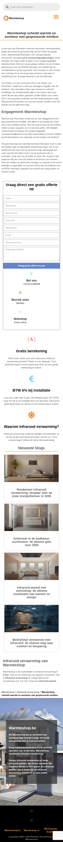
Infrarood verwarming (28, 692)
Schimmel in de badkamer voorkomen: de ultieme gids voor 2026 (31, 542)
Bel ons (31, 280)
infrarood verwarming (16, 678)
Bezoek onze (20, 299)
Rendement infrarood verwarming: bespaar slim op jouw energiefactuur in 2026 (31, 493)
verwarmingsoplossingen (41, 58)
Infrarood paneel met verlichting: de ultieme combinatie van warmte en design (31, 592)
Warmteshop (7, 692)
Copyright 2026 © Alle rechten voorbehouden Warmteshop (32, 838)
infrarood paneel (47, 681)
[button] (56, 17)
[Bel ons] (31, 273)
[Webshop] (20, 312)
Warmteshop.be (12, 830)
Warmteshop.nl (31, 830)
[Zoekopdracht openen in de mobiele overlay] (31, 6)
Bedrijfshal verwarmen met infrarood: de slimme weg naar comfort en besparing (31, 643)
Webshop (20, 318)
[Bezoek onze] (20, 292)
